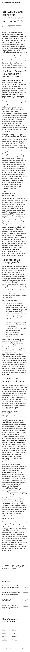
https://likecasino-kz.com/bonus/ (17, 67)
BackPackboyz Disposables (11, 2)
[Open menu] (27, 3)
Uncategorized (6, 26)
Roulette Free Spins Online (6, 599)
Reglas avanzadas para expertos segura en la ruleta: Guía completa (11, 607)
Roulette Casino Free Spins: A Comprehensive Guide (11, 593)
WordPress (25, 648)
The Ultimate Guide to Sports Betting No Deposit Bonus (19, 566)
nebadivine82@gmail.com (14, 25)
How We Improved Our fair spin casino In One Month (10, 586)
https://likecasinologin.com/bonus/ (13, 354)
